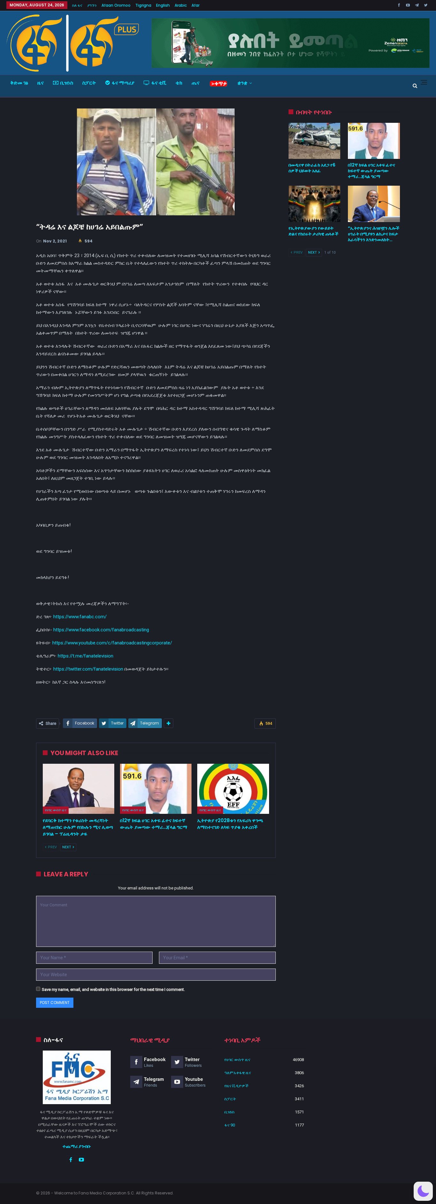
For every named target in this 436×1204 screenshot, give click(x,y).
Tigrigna (143, 5)
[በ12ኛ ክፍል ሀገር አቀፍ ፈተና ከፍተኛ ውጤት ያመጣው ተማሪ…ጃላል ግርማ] (156, 789)
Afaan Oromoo (116, 5)
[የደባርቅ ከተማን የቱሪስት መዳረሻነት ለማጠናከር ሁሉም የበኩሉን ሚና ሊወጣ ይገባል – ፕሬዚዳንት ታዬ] (78, 789)
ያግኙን (92, 5)
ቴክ (179, 82)
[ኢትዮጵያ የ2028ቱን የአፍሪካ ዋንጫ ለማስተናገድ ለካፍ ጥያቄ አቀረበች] (233, 789)
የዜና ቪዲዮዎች (236, 1085)
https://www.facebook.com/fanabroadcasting (101, 630)
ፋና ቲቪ (158, 82)
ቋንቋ (242, 82)
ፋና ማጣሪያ (123, 82)
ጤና (195, 82)
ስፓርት (89, 82)
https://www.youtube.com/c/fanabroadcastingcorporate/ (112, 643)
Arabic (181, 5)
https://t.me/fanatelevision (85, 656)
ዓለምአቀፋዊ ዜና (237, 1072)
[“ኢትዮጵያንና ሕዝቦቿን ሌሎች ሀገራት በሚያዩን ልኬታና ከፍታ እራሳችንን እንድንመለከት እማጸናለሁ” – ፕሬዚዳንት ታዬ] (374, 204)
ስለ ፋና (77, 5)
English (163, 5)
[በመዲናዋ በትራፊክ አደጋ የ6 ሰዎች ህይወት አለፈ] (315, 141)
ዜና (40, 82)
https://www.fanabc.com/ (80, 617)
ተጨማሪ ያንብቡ (77, 1146)
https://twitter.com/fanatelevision (88, 669)
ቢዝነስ (66, 82)
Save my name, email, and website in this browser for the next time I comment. (113, 989)
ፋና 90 (229, 1125)
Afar (195, 5)
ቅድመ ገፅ (19, 82)
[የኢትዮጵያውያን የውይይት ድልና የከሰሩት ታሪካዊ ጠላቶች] (315, 204)
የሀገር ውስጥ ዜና (55, 810)
